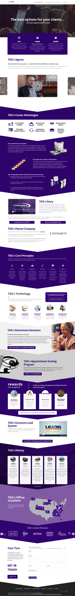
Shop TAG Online (50, 588)
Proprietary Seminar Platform (19, 130)
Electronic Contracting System (60, 131)
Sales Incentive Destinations (61, 399)
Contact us (12, 576)
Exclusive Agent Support (61, 124)
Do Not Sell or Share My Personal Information (52, 594)
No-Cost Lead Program (40, 124)
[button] (37, 86)
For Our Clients (58, 2)
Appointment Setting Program (40, 130)
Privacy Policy (33, 594)
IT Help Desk (43, 588)
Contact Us (65, 2)
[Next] (73, 534)
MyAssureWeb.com (19, 588)
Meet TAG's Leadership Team (53, 222)
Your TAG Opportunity (38, 2)
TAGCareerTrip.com (61, 405)
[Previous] (2, 534)
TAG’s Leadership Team (49, 2)
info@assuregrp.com (38, 593)
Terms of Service (40, 594)
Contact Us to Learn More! (33, 374)
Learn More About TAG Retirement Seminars (21, 347)
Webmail (56, 588)
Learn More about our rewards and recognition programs (37, 412)
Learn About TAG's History (21, 222)
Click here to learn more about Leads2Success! (37, 441)
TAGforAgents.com (27, 588)
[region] (37, 87)
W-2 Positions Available (19, 124)
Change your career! (56, 299)
